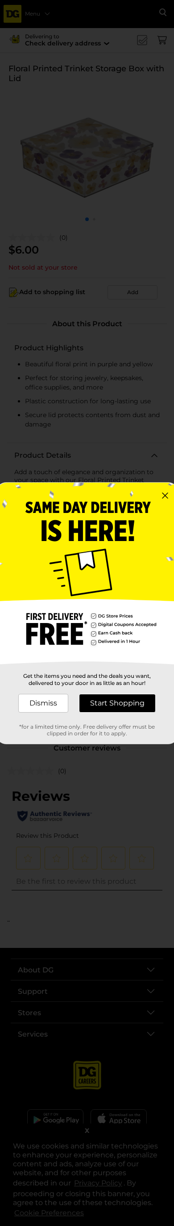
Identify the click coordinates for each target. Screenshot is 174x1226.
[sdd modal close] (165, 495)
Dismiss (43, 703)
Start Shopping (117, 703)
